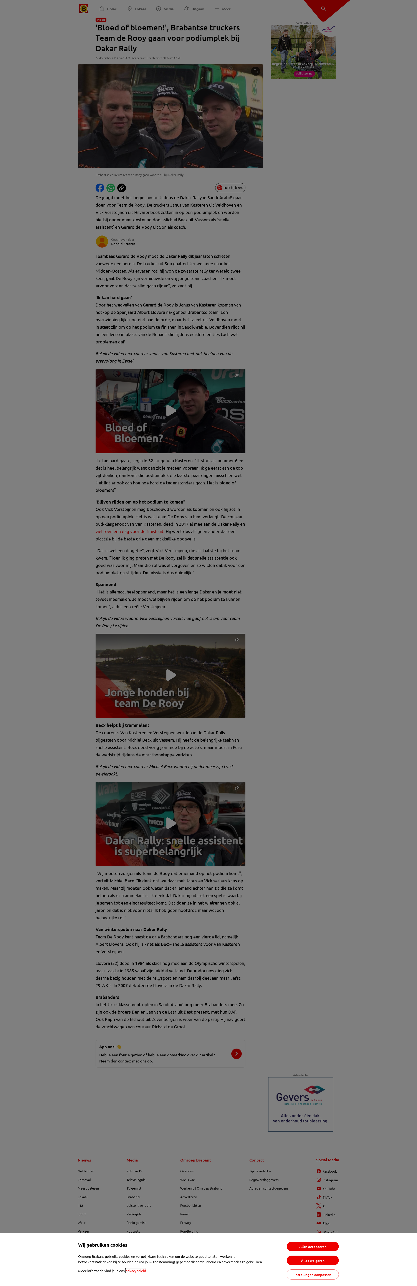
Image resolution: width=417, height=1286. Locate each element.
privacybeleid (136, 1270)
